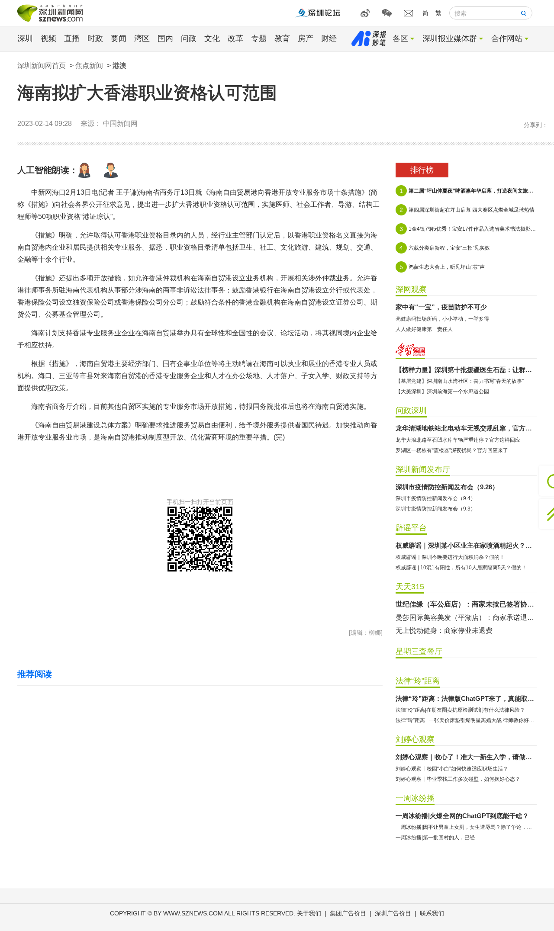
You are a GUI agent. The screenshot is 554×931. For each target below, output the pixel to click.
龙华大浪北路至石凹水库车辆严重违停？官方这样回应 (458, 440)
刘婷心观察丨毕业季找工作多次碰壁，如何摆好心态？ (458, 779)
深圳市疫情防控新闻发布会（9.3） (436, 509)
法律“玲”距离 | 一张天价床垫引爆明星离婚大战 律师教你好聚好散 (466, 720)
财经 (329, 38)
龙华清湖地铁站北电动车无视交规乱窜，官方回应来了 (466, 428)
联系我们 (432, 913)
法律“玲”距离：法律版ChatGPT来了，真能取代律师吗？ (466, 698)
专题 (259, 38)
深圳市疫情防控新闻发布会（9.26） (447, 487)
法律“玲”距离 (418, 681)
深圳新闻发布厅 (423, 469)
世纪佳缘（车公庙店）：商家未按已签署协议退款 (466, 604)
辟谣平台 (411, 527)
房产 (305, 38)
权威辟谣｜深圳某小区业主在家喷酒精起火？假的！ (466, 545)
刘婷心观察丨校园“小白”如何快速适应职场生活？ (452, 769)
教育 (282, 38)
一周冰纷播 (415, 798)
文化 (212, 38)
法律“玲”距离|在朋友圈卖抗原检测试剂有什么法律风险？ (460, 710)
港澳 (119, 65)
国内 (165, 38)
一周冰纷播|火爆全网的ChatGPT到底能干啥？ (462, 815)
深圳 (25, 38)
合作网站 (506, 38)
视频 (48, 38)
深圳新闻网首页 (41, 65)
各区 (400, 38)
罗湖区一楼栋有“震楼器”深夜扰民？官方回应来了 (452, 450)
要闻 (118, 38)
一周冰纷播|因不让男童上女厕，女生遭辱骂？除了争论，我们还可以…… (466, 827)
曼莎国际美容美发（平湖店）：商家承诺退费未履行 (466, 617)
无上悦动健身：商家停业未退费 (444, 630)
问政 (188, 38)
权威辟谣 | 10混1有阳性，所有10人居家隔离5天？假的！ (461, 568)
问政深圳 (411, 410)
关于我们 (309, 913)
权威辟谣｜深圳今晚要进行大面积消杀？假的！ (450, 557)
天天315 (410, 586)
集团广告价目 (348, 913)
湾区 (142, 38)
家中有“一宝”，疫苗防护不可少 (441, 307)
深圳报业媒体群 (449, 38)
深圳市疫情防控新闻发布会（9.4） (436, 498)
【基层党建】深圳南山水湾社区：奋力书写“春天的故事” (460, 381)
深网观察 (411, 289)
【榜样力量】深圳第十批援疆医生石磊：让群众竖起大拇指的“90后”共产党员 (466, 369)
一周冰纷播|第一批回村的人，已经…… (440, 838)
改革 (235, 38)
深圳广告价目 (393, 913)
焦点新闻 (89, 65)
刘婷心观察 (415, 739)
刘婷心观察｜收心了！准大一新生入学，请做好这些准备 (466, 757)
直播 (72, 38)
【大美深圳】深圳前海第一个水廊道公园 (442, 391)
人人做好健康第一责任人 (424, 329)
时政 (95, 38)
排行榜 (422, 170)
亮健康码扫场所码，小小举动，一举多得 (442, 319)
